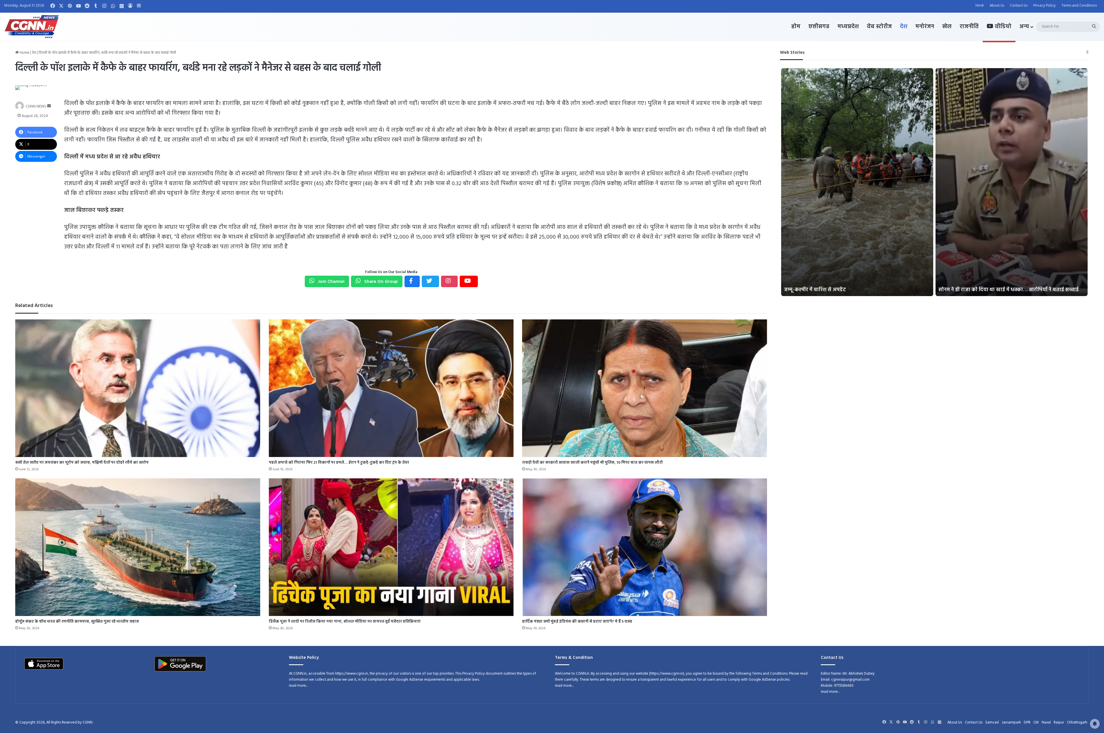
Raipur (1059, 722)
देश (903, 26)
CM (1036, 722)
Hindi (979, 6)
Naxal (1046, 722)
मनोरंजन (924, 26)
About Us (997, 6)
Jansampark (1011, 722)
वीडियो (1002, 26)
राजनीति (969, 26)
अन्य (1024, 26)
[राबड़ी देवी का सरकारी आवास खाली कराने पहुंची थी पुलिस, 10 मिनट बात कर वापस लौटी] (644, 388)
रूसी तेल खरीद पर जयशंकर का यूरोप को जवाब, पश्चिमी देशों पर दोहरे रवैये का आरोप (82, 462)
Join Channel (330, 281)
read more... (298, 686)
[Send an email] (49, 106)
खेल (947, 26)
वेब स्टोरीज (879, 26)
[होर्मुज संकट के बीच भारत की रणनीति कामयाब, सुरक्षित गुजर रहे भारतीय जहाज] (137, 547)
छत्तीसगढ (818, 26)
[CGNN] (31, 27)
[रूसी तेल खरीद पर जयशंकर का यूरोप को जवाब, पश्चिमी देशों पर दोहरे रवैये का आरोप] (137, 388)
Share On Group (380, 281)
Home (24, 53)
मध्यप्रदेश (848, 26)
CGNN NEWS (36, 106)
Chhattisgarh (1077, 722)
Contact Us (1019, 6)
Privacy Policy (1044, 6)
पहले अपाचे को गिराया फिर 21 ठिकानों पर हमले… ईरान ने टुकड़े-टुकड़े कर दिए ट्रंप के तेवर (339, 462)
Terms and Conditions (1079, 6)
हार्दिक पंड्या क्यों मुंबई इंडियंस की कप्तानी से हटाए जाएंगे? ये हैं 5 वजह (577, 621)
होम (795, 26)
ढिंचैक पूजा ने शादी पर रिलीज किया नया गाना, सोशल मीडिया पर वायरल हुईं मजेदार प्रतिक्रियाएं (345, 621)
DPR (1027, 722)
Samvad (992, 722)
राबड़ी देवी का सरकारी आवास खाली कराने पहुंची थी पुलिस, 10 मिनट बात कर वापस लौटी (592, 462)
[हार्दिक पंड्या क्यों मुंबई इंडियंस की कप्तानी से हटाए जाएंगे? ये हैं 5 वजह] (644, 547)
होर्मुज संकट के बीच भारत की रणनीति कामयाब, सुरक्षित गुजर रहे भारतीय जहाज (77, 621)
